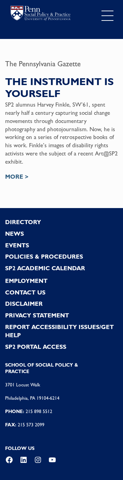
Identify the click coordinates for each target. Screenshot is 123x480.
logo (40, 14)
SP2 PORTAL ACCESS (35, 346)
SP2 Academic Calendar (45, 268)
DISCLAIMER (24, 303)
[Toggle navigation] (107, 15)
